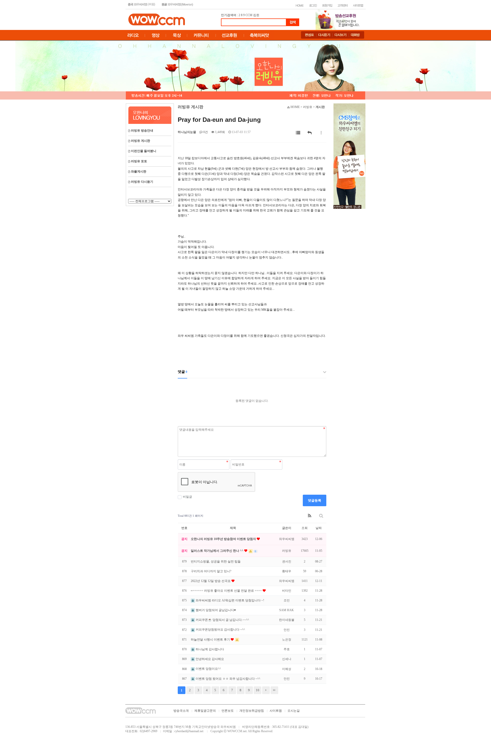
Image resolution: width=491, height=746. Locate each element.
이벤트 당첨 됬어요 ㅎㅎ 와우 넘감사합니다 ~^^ (227, 678)
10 (257, 690)
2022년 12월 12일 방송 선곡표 (211, 581)
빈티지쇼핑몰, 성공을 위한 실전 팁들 (216, 561)
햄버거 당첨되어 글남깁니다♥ (215, 610)
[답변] (309, 132)
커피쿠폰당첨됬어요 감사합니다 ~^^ (220, 629)
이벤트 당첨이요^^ (208, 669)
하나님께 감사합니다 (209, 649)
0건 (205, 132)
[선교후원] (339, 19)
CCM (249, 15)
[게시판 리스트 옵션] (321, 132)
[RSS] (309, 515)
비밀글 (187, 497)
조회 (305, 528)
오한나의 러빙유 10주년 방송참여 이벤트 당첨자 (224, 539)
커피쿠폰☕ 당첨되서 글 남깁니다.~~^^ (222, 620)
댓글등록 (314, 500)
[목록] (298, 132)
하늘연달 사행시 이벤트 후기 (211, 639)
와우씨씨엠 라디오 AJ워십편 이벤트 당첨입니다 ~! (229, 600)
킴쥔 (256, 15)
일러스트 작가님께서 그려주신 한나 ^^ (217, 551)
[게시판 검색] (321, 515)
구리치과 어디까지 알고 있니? (211, 571)
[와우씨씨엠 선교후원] (349, 156)
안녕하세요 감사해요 (209, 659)
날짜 (319, 528)
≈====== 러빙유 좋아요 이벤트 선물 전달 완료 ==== (227, 590)
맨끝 (274, 690)
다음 (266, 690)
